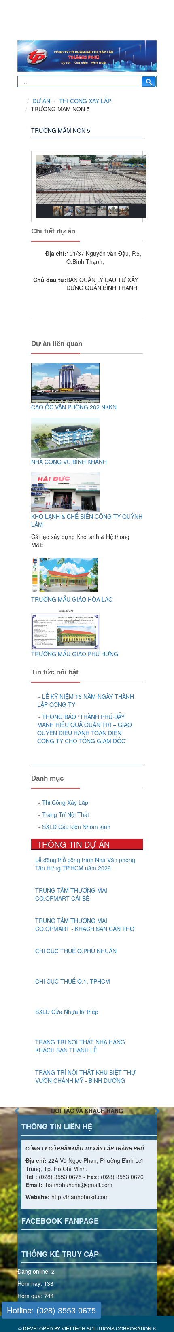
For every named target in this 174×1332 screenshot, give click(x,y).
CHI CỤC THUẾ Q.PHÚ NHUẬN (76, 951)
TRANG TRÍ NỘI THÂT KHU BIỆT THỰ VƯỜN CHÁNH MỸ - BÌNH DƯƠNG (85, 1076)
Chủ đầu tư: (49, 280)
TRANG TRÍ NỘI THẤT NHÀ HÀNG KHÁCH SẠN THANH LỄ (80, 1046)
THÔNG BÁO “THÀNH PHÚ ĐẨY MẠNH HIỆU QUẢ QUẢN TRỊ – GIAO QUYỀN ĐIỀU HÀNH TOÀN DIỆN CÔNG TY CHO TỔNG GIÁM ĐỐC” (84, 729)
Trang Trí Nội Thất (65, 814)
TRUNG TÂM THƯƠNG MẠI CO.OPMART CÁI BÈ (71, 894)
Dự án (41, 101)
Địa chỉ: (55, 253)
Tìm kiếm (149, 81)
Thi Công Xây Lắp (85, 101)
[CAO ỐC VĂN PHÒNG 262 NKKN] (86, 383)
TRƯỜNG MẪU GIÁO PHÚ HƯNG (74, 654)
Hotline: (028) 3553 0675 (51, 1310)
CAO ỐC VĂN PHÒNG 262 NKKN (74, 407)
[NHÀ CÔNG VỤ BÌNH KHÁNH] (86, 438)
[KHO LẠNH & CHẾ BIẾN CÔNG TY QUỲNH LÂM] (86, 492)
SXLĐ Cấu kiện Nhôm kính (76, 827)
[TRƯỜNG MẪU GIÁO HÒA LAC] (86, 575)
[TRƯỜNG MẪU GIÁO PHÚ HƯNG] (86, 630)
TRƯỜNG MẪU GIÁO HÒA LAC (71, 599)
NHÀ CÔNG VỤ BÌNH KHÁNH (69, 462)
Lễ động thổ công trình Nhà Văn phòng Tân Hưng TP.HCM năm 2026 (85, 864)
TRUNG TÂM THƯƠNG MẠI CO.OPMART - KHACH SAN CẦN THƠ (84, 924)
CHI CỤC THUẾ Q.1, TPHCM (72, 981)
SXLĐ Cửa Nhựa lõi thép (66, 1011)
